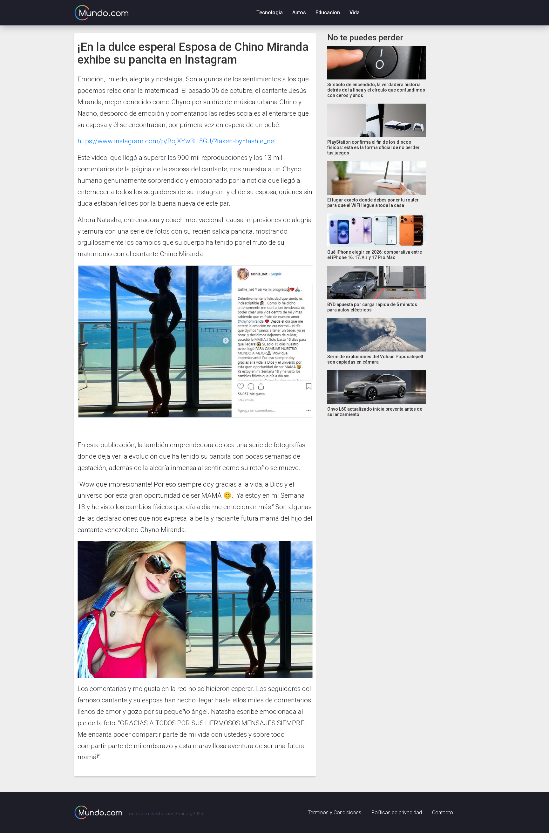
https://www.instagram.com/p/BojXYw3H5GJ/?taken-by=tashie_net (177, 141)
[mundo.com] (98, 812)
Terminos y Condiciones (334, 812)
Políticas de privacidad (396, 812)
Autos (299, 13)
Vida (354, 13)
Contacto (442, 812)
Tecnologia (269, 13)
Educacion (327, 13)
